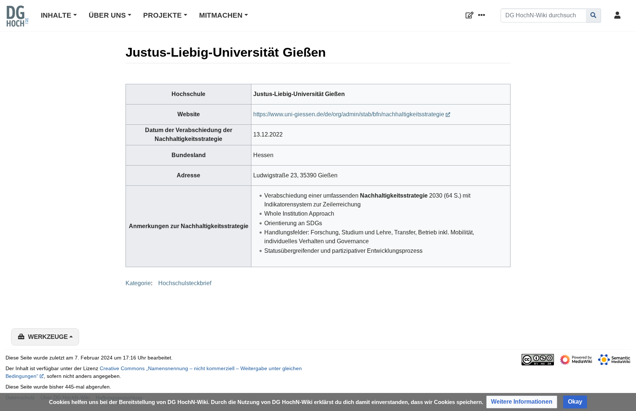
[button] (521, 402)
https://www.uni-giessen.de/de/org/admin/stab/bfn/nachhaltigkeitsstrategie (348, 114)
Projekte (162, 15)
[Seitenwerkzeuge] (483, 15)
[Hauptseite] (17, 21)
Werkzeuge (48, 336)
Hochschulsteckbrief (184, 283)
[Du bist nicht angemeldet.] (619, 15)
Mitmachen (221, 15)
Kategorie (138, 283)
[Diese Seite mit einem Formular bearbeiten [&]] (471, 15)
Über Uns (107, 15)
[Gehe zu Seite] (593, 15)
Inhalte (56, 15)
